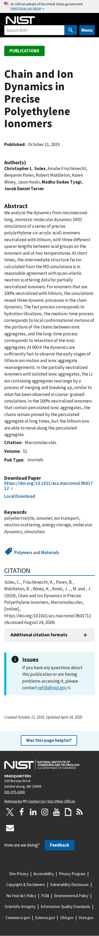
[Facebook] (21, 812)
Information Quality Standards (65, 906)
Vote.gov (86, 917)
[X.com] (10, 812)
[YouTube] (56, 812)
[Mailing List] (10, 828)
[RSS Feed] (80, 812)
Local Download (19, 496)
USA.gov (67, 917)
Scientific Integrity (20, 906)
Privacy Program (72, 873)
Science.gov (45, 917)
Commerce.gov (18, 917)
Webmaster (13, 801)
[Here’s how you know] (49, 6)
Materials (50, 552)
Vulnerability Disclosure (69, 884)
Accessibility (44, 873)
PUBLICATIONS (24, 51)
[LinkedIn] (33, 812)
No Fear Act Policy (21, 895)
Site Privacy (19, 873)
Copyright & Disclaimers (25, 884)
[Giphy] (68, 812)
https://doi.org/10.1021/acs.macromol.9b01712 (48, 485)
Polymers (23, 552)
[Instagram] (45, 812)
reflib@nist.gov (52, 688)
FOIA (45, 895)
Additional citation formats (39, 635)
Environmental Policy (71, 895)
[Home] (20, 20)
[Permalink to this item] (28, 162)
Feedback (59, 845)
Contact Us (36, 801)
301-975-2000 (14, 791)
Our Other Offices (61, 801)
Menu (87, 30)
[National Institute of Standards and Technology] (42, 764)
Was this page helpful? (49, 740)
